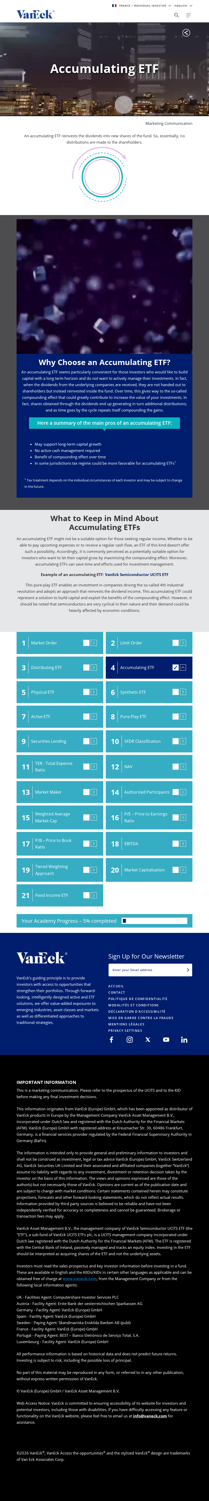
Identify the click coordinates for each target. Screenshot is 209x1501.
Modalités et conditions (133, 1005)
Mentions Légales (126, 1024)
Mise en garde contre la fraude (141, 1018)
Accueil (116, 986)
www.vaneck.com (80, 1278)
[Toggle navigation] (188, 15)
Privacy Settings (125, 1030)
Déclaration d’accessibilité (137, 1011)
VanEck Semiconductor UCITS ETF (136, 574)
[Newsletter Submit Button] (188, 970)
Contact (116, 992)
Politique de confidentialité (137, 999)
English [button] (181, 5)
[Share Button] (177, 15)
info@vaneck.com (150, 1415)
